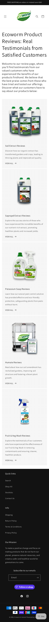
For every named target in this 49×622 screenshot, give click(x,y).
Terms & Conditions (13, 527)
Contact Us (10, 498)
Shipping (9, 515)
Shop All (8, 486)
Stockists (9, 492)
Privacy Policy (11, 533)
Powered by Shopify (33, 617)
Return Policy (11, 521)
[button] (5, 16)
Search (8, 480)
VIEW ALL (9, 163)
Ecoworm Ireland (20, 617)
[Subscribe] (37, 578)
